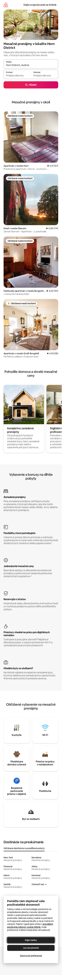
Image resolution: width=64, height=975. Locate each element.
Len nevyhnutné (31, 948)
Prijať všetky (31, 940)
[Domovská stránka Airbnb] (6, 5)
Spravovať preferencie (31, 955)
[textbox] (17, 75)
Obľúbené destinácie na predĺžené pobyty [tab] (24, 848)
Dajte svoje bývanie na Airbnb (40, 4)
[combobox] (31, 65)
